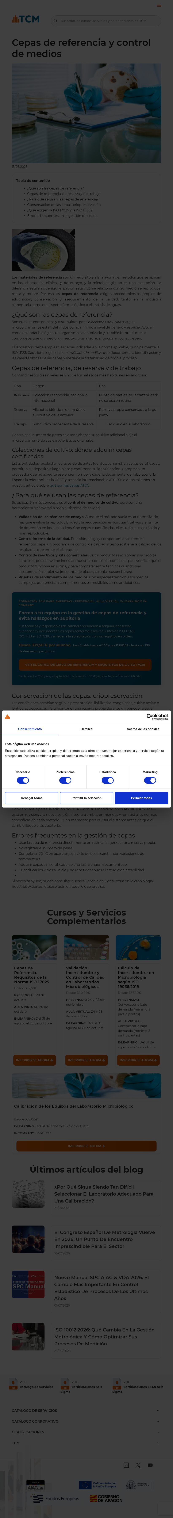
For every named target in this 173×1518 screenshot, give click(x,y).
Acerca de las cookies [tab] (143, 729)
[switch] (65, 780)
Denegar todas (31, 798)
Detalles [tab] (87, 729)
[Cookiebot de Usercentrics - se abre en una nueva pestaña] (149, 717)
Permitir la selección (86, 798)
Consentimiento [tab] (30, 729)
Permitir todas (141, 798)
